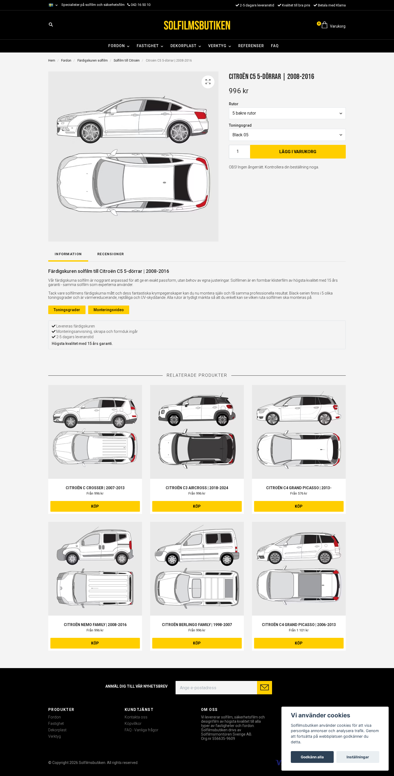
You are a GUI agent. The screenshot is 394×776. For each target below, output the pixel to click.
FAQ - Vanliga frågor (141, 730)
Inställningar (358, 757)
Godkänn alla (312, 757)
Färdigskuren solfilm (92, 60)
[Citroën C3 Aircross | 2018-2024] (197, 432)
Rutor (234, 104)
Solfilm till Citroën (127, 60)
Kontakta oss (136, 717)
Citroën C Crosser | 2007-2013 (95, 488)
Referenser (251, 46)
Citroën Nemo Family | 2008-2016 (95, 625)
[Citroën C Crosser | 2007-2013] (95, 432)
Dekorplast (183, 46)
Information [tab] (68, 254)
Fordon (116, 46)
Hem (51, 60)
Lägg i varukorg (297, 151)
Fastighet (148, 46)
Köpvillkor (133, 723)
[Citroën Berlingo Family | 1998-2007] (197, 569)
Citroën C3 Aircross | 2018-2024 (197, 488)
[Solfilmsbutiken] (197, 25)
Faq (275, 46)
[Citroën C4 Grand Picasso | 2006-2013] (299, 569)
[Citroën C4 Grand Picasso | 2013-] (299, 432)
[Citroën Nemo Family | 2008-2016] (95, 569)
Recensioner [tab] (110, 254)
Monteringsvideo (109, 310)
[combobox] (287, 113)
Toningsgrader (67, 310)
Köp (95, 506)
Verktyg (217, 46)
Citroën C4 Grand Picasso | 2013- (299, 488)
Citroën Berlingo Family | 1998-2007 (197, 625)
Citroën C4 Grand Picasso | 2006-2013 (299, 625)
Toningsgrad (240, 125)
